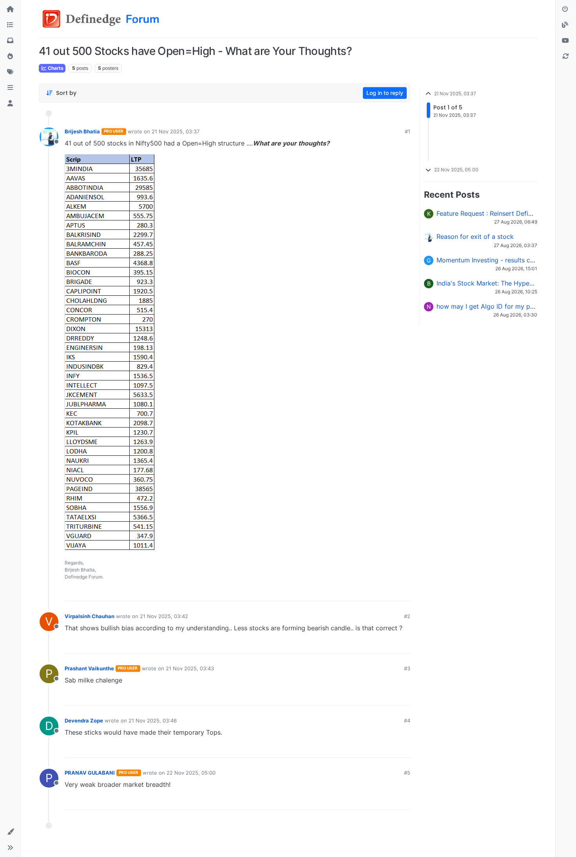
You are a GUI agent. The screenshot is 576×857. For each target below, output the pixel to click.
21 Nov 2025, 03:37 (175, 131)
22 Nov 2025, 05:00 (191, 773)
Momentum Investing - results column (492, 260)
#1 (407, 131)
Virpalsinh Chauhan (89, 616)
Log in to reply (384, 92)
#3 (407, 668)
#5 (407, 773)
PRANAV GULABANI (90, 773)
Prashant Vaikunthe (89, 668)
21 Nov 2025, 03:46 (153, 720)
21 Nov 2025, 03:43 (190, 668)
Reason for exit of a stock (475, 236)
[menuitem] (349, 592)
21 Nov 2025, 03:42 (164, 616)
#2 (407, 616)
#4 (407, 720)
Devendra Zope (84, 720)
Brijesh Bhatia (82, 131)
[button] (10, 88)
